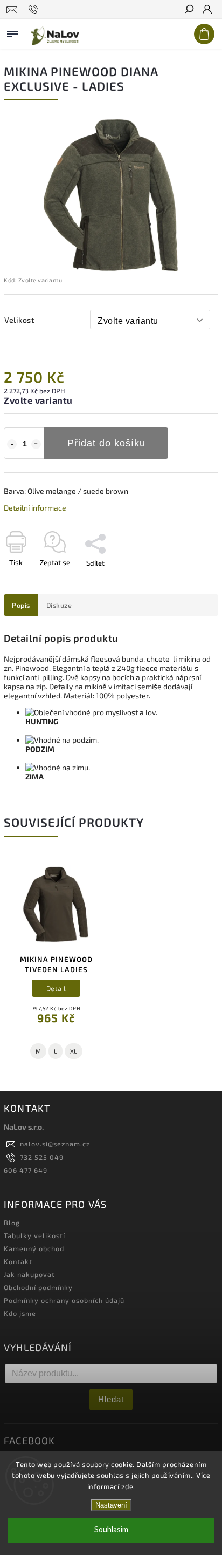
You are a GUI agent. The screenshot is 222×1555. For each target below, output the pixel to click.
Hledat (111, 1399)
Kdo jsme (20, 1313)
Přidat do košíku (106, 443)
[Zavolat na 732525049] (34, 10)
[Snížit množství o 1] (12, 444)
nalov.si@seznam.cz (55, 1143)
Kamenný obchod (34, 1248)
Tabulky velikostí (34, 1235)
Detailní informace (35, 507)
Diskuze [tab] (59, 605)
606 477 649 (25, 1170)
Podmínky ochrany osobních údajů (64, 1300)
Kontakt (18, 1261)
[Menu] (12, 32)
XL (73, 1051)
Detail (56, 988)
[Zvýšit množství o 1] (36, 444)
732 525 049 (42, 1157)
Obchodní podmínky (38, 1287)
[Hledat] (189, 10)
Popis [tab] (21, 605)
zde (127, 1486)
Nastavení (111, 1505)
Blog (12, 1222)
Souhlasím (111, 1530)
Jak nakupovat (29, 1274)
